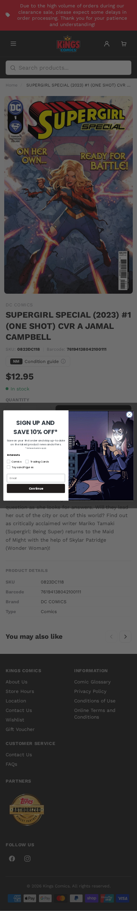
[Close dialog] (129, 415)
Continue (36, 488)
